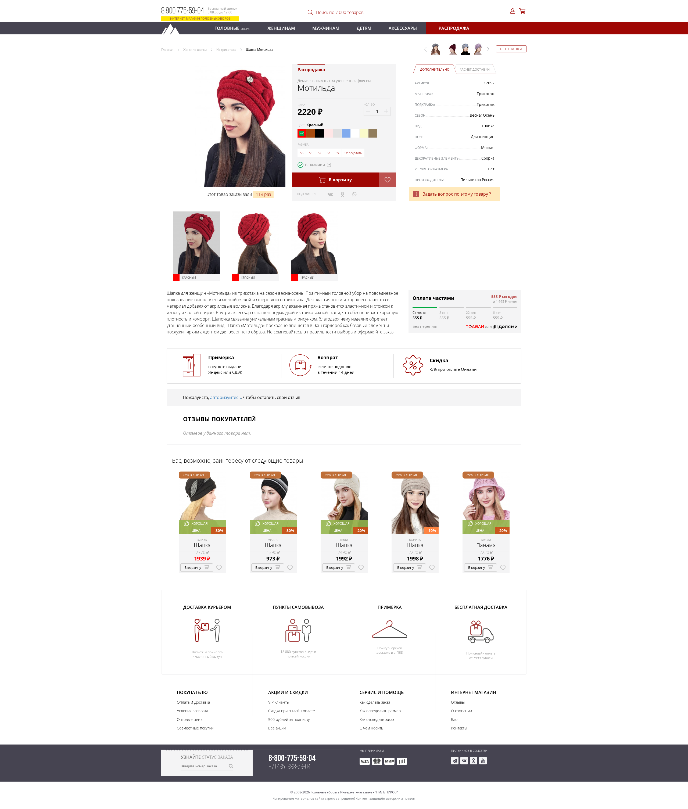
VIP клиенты (278, 702)
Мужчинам (325, 28)
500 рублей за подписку (289, 719)
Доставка (202, 702)
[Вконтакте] (330, 194)
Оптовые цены (190, 719)
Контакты (459, 728)
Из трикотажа (226, 49)
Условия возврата (192, 710)
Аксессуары (403, 28)
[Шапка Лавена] (450, 52)
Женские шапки (195, 49)
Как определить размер (380, 710)
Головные (232, 28)
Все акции (277, 728)
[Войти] (512, 11)
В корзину (340, 180)
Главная (167, 49)
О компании (461, 710)
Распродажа (454, 28)
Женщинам (281, 28)
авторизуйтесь (225, 397)
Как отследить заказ (377, 719)
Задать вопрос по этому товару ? (457, 194)
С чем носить (371, 728)
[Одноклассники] (342, 194)
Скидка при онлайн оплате (291, 710)
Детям (364, 28)
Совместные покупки (195, 728)
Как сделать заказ (375, 702)
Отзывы (458, 702)
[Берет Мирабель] (463, 52)
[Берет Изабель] (476, 52)
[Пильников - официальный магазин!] (172, 27)
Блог (455, 719)
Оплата (183, 702)
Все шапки (511, 48)
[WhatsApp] (354, 194)
